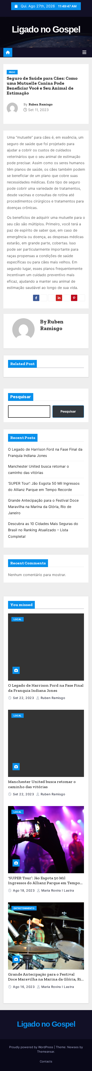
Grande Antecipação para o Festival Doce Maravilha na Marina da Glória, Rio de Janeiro (43, 506)
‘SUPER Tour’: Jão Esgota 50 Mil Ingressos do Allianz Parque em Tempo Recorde (44, 882)
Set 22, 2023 (23, 698)
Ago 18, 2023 (24, 890)
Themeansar (45, 1051)
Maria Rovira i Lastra (57, 890)
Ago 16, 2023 (24, 987)
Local (17, 619)
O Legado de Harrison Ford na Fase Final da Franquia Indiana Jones (46, 688)
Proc (12, 72)
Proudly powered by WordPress (31, 1047)
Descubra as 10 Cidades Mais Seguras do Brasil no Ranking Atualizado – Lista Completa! (43, 530)
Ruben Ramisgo (40, 104)
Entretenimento (24, 908)
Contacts (46, 1061)
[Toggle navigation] (84, 52)
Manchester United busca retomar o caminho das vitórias (42, 784)
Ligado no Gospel (46, 29)
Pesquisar (20, 396)
